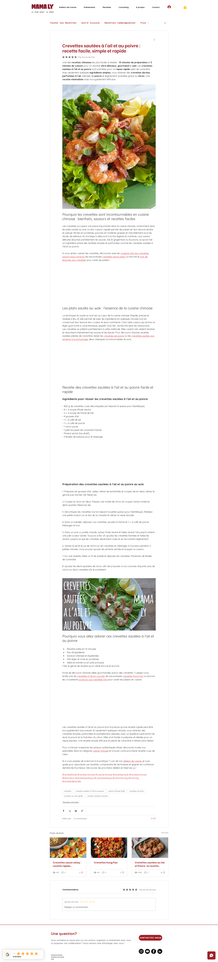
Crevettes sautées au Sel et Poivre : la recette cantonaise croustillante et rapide (150, 864)
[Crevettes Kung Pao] (109, 847)
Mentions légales (56, 955)
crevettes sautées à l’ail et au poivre (90, 791)
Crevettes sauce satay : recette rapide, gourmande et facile (67, 864)
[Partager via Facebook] (63, 811)
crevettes (67, 791)
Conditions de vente (57, 957)
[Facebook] (153, 951)
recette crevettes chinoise (97, 796)
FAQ (52, 959)
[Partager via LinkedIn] (76, 811)
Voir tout (164, 833)
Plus (143, 23)
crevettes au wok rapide (73, 796)
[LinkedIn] (159, 951)
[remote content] (109, 283)
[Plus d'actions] (154, 39)
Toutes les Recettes (63, 23)
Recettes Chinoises (71, 802)
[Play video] (109, 604)
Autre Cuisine (90, 23)
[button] (185, 7)
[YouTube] (147, 951)
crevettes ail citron (136, 791)
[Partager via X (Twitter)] (70, 811)
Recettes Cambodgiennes (120, 23)
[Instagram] (141, 951)
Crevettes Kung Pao (106, 862)
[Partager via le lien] (82, 811)
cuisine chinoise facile (116, 791)
